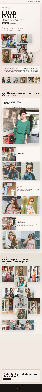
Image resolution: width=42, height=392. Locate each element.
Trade (13, 379)
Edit (28, 1)
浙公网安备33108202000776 (21, 388)
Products (31, 1)
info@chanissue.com (13, 23)
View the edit (5, 23)
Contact (39, 1)
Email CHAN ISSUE (7, 379)
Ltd (17, 379)
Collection (35, 1)
